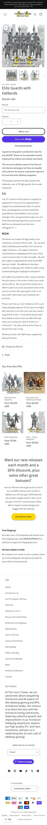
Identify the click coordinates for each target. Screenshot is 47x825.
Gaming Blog (10, 647)
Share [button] (7, 355)
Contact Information (14, 641)
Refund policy (14, 815)
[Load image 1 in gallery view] (11, 75)
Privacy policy (26, 815)
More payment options (23, 145)
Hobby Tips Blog (12, 653)
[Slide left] (3, 76)
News (7, 664)
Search (8, 587)
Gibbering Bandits (11, 437)
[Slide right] (44, 76)
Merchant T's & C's (12, 611)
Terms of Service (12, 635)
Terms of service (39, 815)
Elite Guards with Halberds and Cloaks (33, 399)
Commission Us (12, 593)
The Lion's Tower (22, 812)
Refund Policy (11, 629)
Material (5, 105)
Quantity (5, 116)
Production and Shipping (15, 623)
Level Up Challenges (13, 659)
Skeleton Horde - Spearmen (11, 399)
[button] (5, 14)
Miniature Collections (14, 670)
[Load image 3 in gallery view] (35, 75)
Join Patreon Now (23, 517)
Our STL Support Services (16, 599)
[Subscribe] (37, 752)
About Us (9, 605)
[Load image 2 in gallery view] (23, 75)
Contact (8, 676)
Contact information (25, 819)
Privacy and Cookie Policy (16, 617)
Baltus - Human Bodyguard (31, 438)
